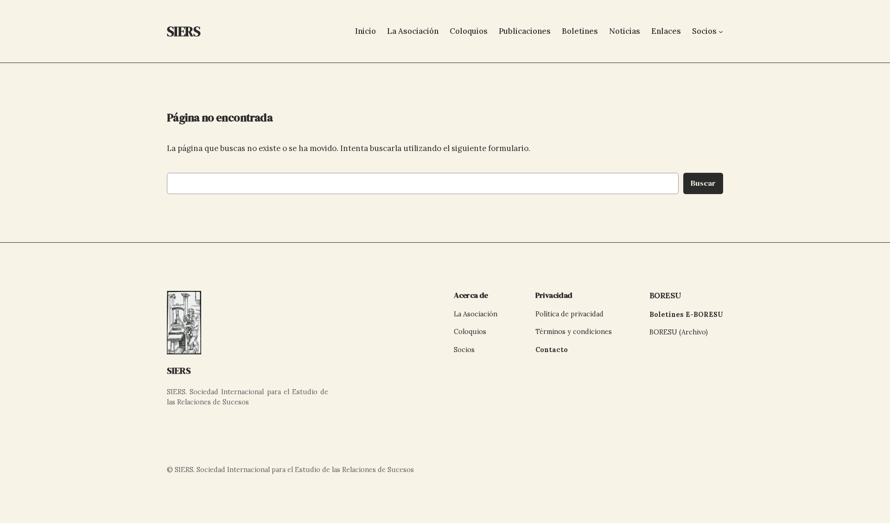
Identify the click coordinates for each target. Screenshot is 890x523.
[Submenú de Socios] (720, 31)
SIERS (179, 370)
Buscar (703, 183)
